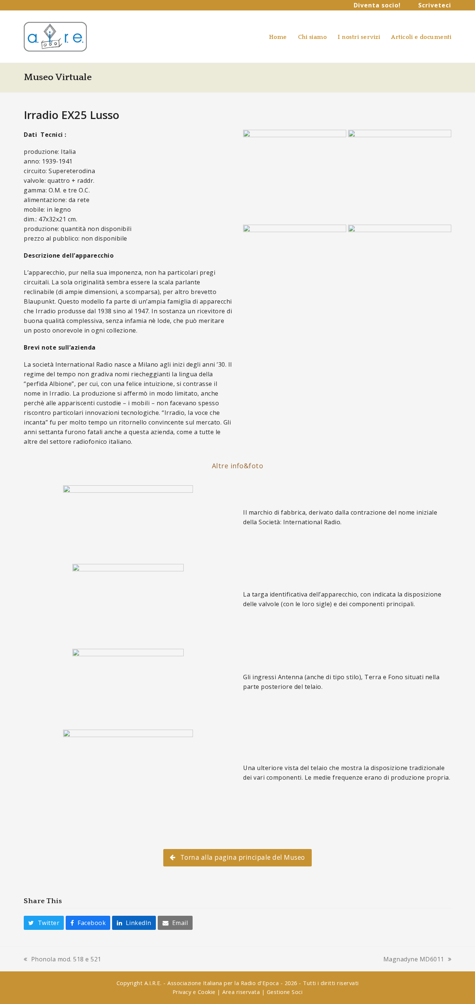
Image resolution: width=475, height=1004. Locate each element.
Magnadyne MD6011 (413, 959)
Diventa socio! (377, 5)
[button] (44, 923)
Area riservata (241, 991)
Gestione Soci (285, 991)
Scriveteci (434, 5)
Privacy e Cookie (194, 991)
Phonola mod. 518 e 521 (62, 959)
